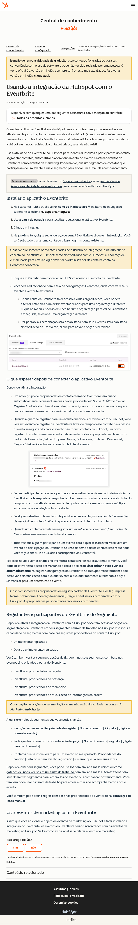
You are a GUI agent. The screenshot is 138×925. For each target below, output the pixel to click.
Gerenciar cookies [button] (66, 902)
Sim (15, 847)
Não (33, 847)
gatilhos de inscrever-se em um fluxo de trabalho (40, 772)
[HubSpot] (5, 5)
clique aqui (41, 75)
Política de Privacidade (69, 896)
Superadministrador (77, 181)
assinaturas (77, 113)
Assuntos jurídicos (66, 889)
